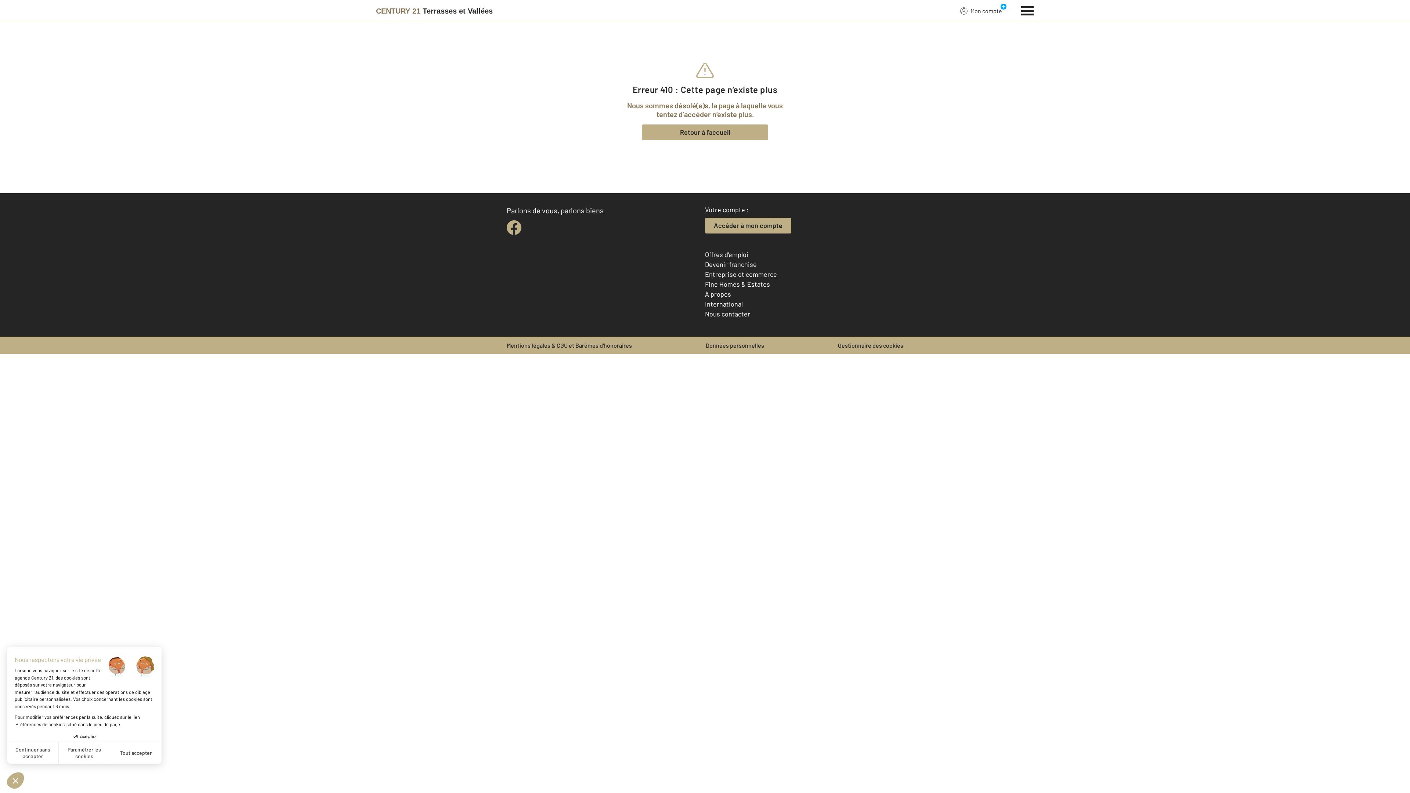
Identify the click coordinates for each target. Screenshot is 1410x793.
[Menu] (1027, 9)
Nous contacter (727, 314)
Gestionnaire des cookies (870, 345)
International (724, 304)
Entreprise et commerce (741, 274)
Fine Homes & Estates (737, 284)
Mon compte (986, 10)
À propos (718, 294)
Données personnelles (735, 345)
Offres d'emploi (726, 254)
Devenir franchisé (731, 264)
